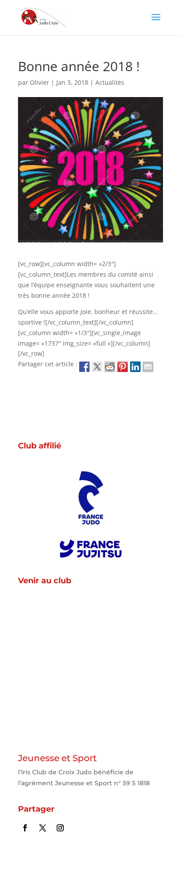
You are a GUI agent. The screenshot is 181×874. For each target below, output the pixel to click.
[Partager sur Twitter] (97, 366)
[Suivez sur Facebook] (25, 828)
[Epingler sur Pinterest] (122, 366)
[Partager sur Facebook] (84, 366)
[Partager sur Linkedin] (135, 366)
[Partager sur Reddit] (110, 366)
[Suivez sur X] (43, 828)
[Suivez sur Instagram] (60, 828)
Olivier (39, 82)
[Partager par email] (148, 366)
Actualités (109, 82)
